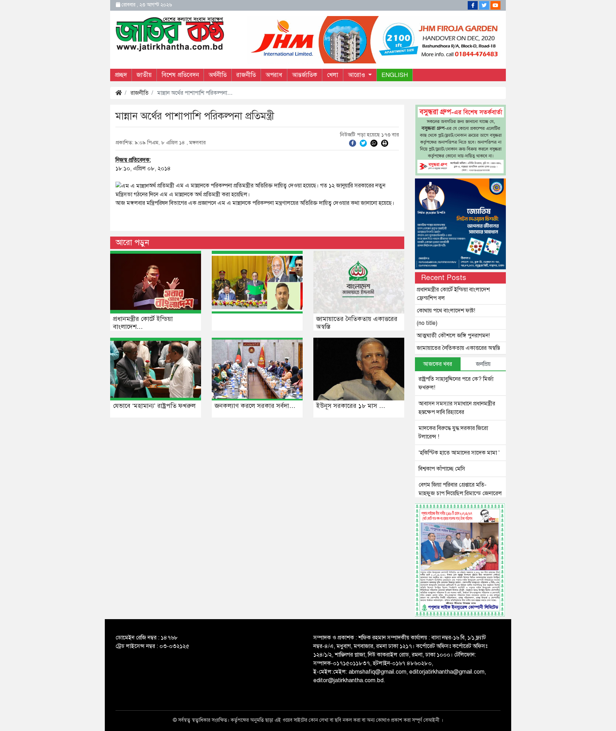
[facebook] (352, 142)
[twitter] (363, 142)
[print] (384, 142)
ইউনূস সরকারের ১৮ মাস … (350, 406)
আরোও (357, 75)
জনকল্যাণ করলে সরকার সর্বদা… (255, 406)
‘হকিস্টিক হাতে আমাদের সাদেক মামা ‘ (459, 452)
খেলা (332, 75)
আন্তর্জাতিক (304, 75)
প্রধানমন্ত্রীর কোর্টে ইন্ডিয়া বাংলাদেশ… (143, 323)
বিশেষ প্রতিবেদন (180, 75)
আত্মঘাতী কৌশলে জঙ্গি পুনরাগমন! (453, 335)
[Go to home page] (170, 33)
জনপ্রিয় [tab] (483, 364)
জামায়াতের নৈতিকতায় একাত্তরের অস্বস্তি (356, 323)
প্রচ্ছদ (121, 75)
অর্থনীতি (218, 75)
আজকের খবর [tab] (437, 364)
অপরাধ (274, 75)
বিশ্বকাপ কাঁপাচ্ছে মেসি (442, 468)
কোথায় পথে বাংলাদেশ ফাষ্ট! (446, 310)
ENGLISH (394, 75)
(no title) (427, 323)
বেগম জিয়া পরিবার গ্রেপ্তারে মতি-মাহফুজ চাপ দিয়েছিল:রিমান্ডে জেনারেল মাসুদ (460, 493)
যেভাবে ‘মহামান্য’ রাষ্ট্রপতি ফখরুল (154, 406)
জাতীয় (144, 75)
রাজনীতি (246, 75)
